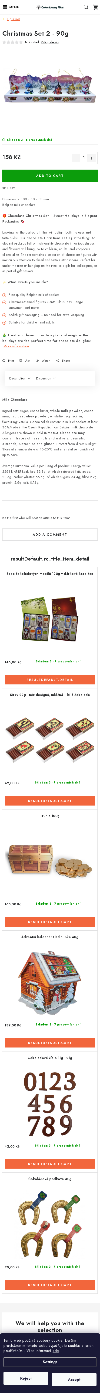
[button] (50, 676)
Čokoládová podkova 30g (50, 1179)
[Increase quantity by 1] (91, 158)
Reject (26, 1378)
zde (56, 1350)
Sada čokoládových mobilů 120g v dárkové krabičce (50, 573)
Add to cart (50, 175)
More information (16, 346)
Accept (74, 1379)
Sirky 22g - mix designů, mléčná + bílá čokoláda (50, 694)
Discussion (43, 378)
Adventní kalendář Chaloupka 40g (50, 937)
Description (17, 378)
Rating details (50, 42)
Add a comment (50, 534)
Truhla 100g (50, 816)
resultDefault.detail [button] (50, 679)
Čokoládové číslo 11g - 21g (50, 1057)
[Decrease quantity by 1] (76, 158)
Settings (50, 1362)
